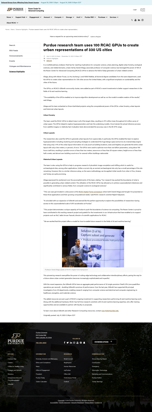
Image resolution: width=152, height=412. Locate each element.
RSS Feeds (13, 50)
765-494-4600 (41, 343)
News (9, 17)
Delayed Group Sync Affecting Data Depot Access (20, 2)
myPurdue (67, 370)
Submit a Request (95, 37)
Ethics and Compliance (43, 362)
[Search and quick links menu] (142, 9)
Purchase (101, 17)
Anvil (78, 17)
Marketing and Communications (102, 374)
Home (7, 29)
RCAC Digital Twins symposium (90, 191)
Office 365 (67, 374)
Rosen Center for (36, 9)
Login (135, 10)
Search (12, 45)
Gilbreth (49, 61)
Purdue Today (40, 378)
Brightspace (67, 362)
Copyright (61, 400)
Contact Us (98, 403)
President (39, 374)
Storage (69, 17)
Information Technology (99, 370)
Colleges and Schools (15, 370)
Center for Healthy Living (16, 366)
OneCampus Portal (70, 378)
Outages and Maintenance (20, 66)
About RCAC (11, 22)
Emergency (95, 366)
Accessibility (54, 403)
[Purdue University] (16, 10)
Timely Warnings (97, 381)
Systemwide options (101, 342)
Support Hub (20, 17)
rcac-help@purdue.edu (109, 310)
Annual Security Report (99, 359)
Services (113, 17)
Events (12, 61)
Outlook (66, 381)
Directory (11, 374)
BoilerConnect (68, 359)
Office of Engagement (43, 370)
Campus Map (12, 359)
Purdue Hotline (97, 378)
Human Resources (70, 366)
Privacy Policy (89, 403)
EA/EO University (64, 403)
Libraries (10, 384)
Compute (57, 17)
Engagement (34, 17)
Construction (96, 362)
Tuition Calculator (41, 381)
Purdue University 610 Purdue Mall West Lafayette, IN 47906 (44, 335)
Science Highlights (22, 29)
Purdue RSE (89, 17)
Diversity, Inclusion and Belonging (46, 359)
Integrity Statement (77, 403)
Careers (10, 362)
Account (47, 17)
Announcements (16, 55)
